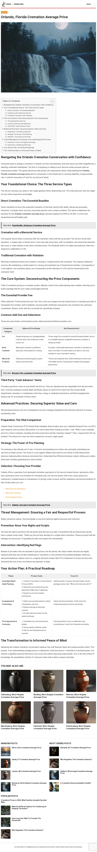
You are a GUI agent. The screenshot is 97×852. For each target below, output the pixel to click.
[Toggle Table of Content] (51, 101)
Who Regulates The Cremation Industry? (76, 759)
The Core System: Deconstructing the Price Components (26, 118)
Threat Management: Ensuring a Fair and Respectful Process (27, 140)
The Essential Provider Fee (16, 121)
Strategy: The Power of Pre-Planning (20, 134)
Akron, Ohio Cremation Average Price (26, 748)
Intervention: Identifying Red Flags (19, 145)
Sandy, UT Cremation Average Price (26, 759)
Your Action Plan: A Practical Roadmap (19, 148)
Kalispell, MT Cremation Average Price (75, 748)
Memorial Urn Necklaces (15, 489)
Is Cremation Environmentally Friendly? (75, 783)
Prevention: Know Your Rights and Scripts (22, 142)
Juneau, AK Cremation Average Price (26, 771)
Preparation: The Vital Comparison (19, 132)
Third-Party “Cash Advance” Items (19, 126)
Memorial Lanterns (13, 493)
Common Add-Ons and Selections (19, 124)
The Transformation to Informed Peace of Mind (22, 151)
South (4, 12)
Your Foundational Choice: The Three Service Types (24, 108)
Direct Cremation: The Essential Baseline (21, 110)
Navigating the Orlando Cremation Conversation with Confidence (29, 105)
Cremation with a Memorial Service (19, 113)
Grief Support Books (13, 497)
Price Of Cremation (27, 847)
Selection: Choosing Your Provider (19, 137)
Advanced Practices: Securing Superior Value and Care (25, 129)
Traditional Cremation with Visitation (20, 115)
